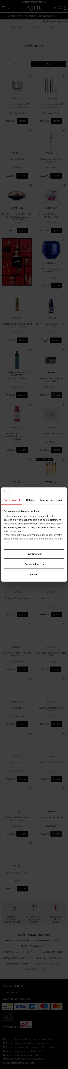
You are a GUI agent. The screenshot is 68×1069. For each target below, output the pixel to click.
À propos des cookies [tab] (52, 500)
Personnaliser (32, 564)
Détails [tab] (30, 500)
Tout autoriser (34, 554)
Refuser (34, 574)
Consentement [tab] (12, 500)
